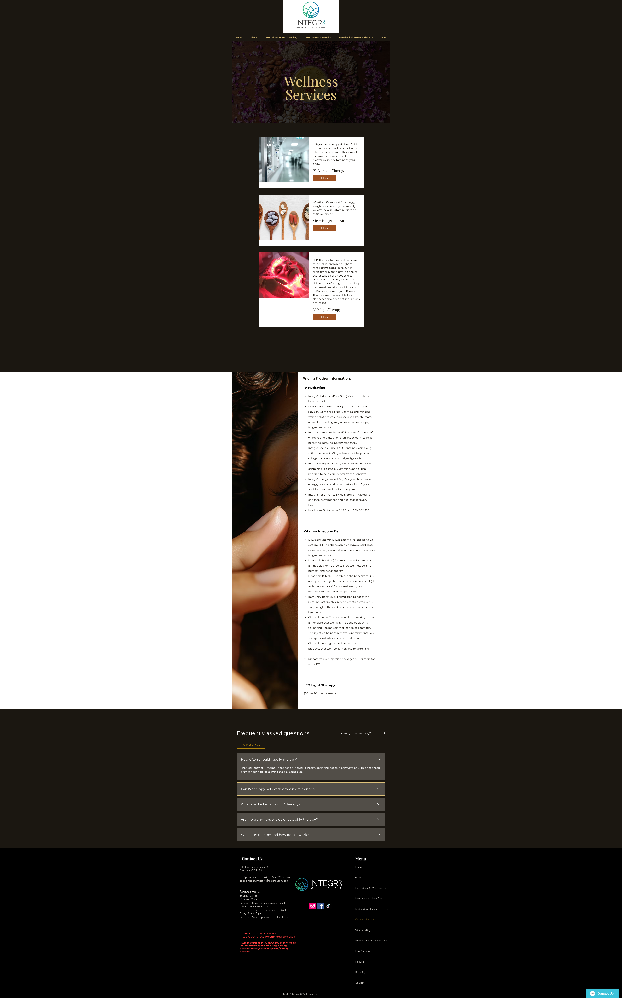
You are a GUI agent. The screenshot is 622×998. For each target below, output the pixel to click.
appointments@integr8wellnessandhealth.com (264, 880)
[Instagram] (312, 906)
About (358, 877)
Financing (360, 972)
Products (359, 961)
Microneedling (363, 930)
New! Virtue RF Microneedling (363, 888)
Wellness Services (363, 919)
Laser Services (362, 951)
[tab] (251, 745)
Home (358, 867)
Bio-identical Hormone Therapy (363, 909)
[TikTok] (328, 906)
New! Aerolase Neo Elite (363, 898)
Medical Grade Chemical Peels (363, 940)
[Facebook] (320, 906)
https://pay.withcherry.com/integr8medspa (267, 936)
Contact (359, 982)
